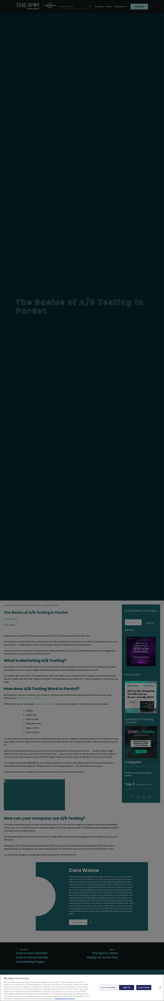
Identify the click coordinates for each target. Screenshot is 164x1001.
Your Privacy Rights (108, 987)
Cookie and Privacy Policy (64, 998)
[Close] (160, 987)
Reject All (126, 987)
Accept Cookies (144, 987)
